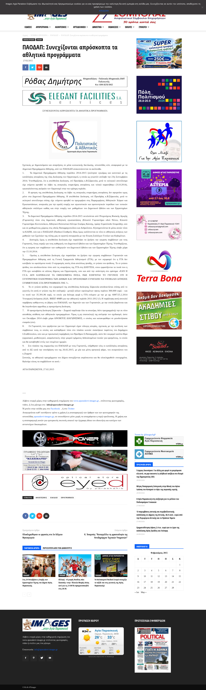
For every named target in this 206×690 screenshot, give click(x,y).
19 (159, 582)
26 (159, 588)
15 (180, 576)
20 (166, 582)
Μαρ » (143, 592)
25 (152, 588)
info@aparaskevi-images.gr (46, 649)
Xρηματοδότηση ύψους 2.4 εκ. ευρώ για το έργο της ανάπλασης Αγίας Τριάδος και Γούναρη (157, 529)
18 (152, 582)
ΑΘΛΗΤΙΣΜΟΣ (60, 27)
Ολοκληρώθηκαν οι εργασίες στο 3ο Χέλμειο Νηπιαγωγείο (42, 536)
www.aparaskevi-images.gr (86, 401)
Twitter (71, 408)
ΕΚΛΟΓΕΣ (128, 27)
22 (180, 582)
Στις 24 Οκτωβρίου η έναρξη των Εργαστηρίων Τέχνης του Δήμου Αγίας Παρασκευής (37, 582)
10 (145, 576)
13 (166, 576)
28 (173, 588)
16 (138, 582)
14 (173, 576)
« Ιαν (137, 592)
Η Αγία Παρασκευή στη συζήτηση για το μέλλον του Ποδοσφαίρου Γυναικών (157, 500)
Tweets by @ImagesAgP (145, 435)
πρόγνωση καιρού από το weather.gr (101, 656)
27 (166, 588)
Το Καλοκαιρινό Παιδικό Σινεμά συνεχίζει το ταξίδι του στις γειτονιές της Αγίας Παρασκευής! (111, 582)
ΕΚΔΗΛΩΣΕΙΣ (113, 27)
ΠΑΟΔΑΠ (54, 35)
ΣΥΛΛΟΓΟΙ (143, 27)
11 (152, 576)
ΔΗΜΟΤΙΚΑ (96, 27)
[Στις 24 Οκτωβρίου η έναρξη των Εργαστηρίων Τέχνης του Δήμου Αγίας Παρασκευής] (38, 565)
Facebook (55, 408)
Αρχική (25, 35)
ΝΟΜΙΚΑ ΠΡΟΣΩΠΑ (39, 35)
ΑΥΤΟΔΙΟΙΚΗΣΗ (79, 27)
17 (145, 582)
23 (138, 588)
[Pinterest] (34, 658)
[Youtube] (50, 658)
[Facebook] (25, 658)
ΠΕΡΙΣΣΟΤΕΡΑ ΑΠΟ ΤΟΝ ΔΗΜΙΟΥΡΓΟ (57, 548)
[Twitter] (42, 658)
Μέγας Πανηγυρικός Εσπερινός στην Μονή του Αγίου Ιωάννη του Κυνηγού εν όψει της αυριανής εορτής (158, 488)
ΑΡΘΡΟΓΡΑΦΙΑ (42, 27)
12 (159, 576)
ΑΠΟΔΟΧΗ (104, 11)
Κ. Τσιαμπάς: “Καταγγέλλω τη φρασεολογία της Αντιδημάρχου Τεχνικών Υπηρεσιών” (105, 536)
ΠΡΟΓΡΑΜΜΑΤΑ (67, 498)
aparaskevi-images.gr (44, 416)
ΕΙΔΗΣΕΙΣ (28, 27)
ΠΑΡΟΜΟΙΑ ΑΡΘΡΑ (31, 548)
